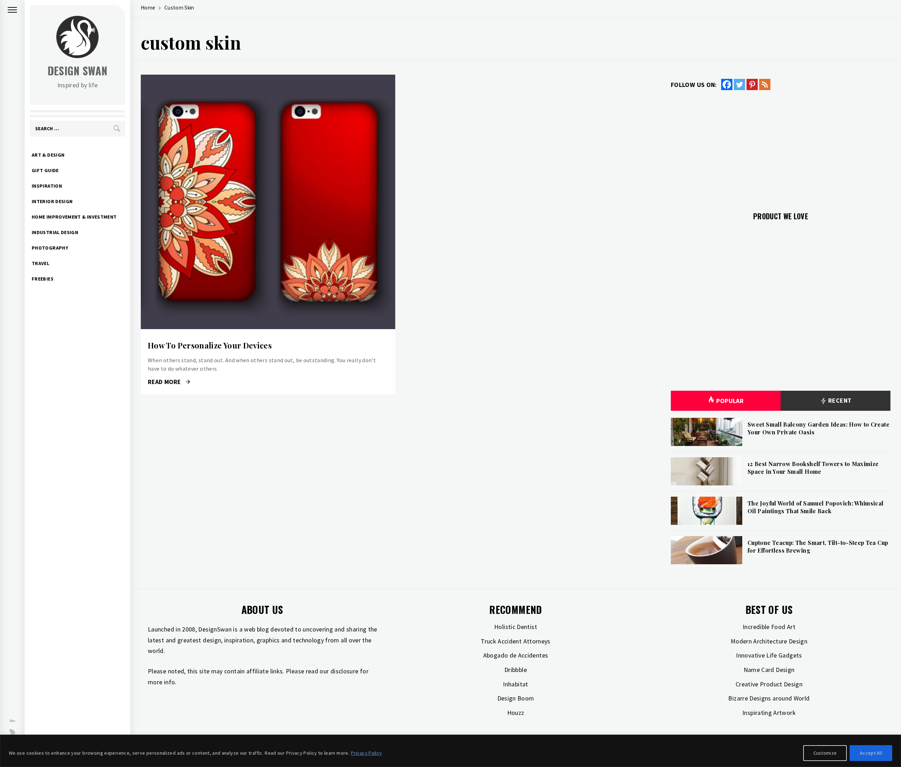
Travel (40, 263)
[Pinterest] (752, 84)
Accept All (871, 753)
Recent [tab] (839, 400)
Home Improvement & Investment (74, 217)
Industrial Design (55, 232)
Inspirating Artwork (769, 713)
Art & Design (48, 155)
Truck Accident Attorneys (515, 641)
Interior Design (52, 201)
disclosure (344, 671)
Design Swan (78, 70)
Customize (825, 753)
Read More (268, 202)
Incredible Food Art (769, 627)
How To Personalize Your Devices (210, 345)
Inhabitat (515, 684)
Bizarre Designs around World (768, 698)
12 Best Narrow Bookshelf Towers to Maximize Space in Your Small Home (813, 467)
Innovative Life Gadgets (769, 655)
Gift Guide (45, 170)
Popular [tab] (730, 401)
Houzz (515, 713)
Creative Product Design (769, 684)
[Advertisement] (780, 147)
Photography (50, 248)
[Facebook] (726, 84)
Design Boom (515, 698)
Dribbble (515, 670)
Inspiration (47, 186)
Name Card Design (769, 670)
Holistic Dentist (515, 627)
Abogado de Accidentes (515, 655)
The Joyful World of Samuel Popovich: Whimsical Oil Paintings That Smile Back (816, 507)
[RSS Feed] (764, 84)
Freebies (42, 279)
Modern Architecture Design (769, 641)
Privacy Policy (366, 753)
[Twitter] (739, 84)
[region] (450, 751)
